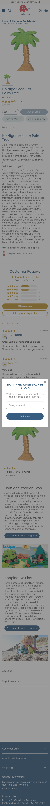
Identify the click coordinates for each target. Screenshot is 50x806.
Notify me (25, 416)
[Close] (45, 382)
